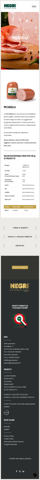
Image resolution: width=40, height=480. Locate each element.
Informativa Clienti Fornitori (14, 441)
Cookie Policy (8, 439)
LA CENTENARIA (10, 376)
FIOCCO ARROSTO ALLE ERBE (15, 387)
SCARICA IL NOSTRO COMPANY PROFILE (19, 397)
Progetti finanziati (10, 444)
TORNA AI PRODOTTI (20, 228)
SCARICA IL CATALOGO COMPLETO (20, 236)
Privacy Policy (9, 436)
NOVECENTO (9, 378)
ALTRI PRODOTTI (10, 390)
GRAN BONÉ (8, 384)
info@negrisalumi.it (11, 360)
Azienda (7, 426)
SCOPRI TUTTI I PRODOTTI (20, 267)
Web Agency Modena (23, 458)
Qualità (6, 429)
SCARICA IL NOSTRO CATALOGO (16, 394)
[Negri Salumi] (10, 6)
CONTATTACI (20, 245)
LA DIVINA (7, 381)
